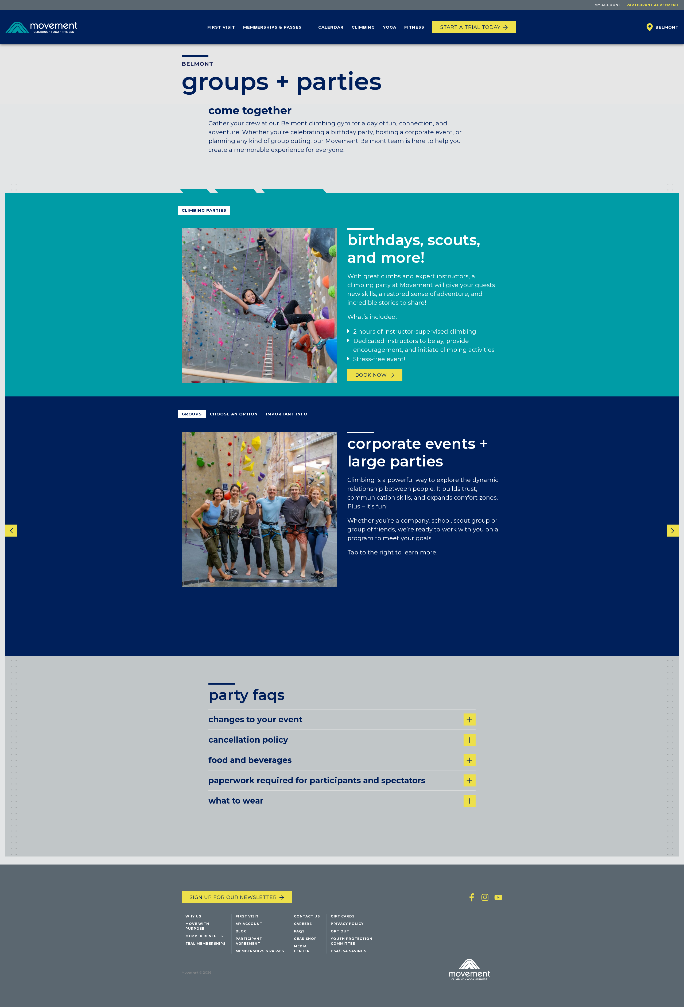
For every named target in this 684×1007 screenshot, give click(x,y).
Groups (192, 413)
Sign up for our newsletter (233, 897)
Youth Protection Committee (351, 941)
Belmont (197, 64)
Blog (241, 931)
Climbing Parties (204, 210)
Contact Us (307, 916)
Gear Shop (305, 939)
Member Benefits (204, 936)
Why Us (193, 916)
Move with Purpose (197, 926)
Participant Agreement (653, 5)
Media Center (302, 948)
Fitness (414, 27)
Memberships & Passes (272, 27)
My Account (607, 5)
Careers (303, 924)
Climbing (363, 27)
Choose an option (234, 413)
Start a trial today (470, 27)
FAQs (299, 931)
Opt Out (340, 931)
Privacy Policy (347, 924)
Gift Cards (343, 916)
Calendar (331, 27)
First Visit (221, 27)
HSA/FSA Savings (348, 951)
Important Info (287, 413)
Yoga (389, 27)
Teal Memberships (205, 944)
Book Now (371, 375)
